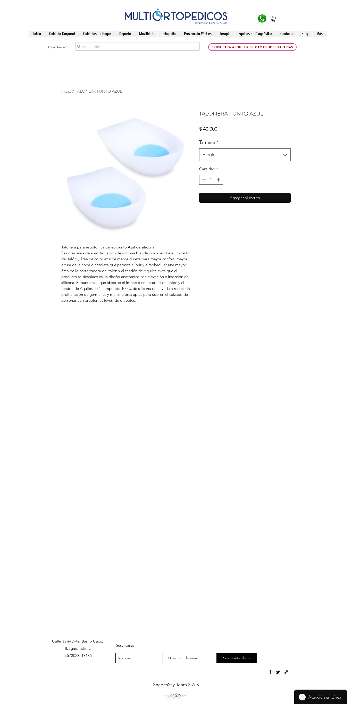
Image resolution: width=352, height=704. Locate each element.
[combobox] (245, 154)
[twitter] (278, 672)
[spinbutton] (211, 179)
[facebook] (270, 672)
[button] (273, 19)
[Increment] (218, 179)
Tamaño (208, 142)
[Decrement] (203, 179)
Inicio (66, 91)
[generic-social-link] (285, 672)
